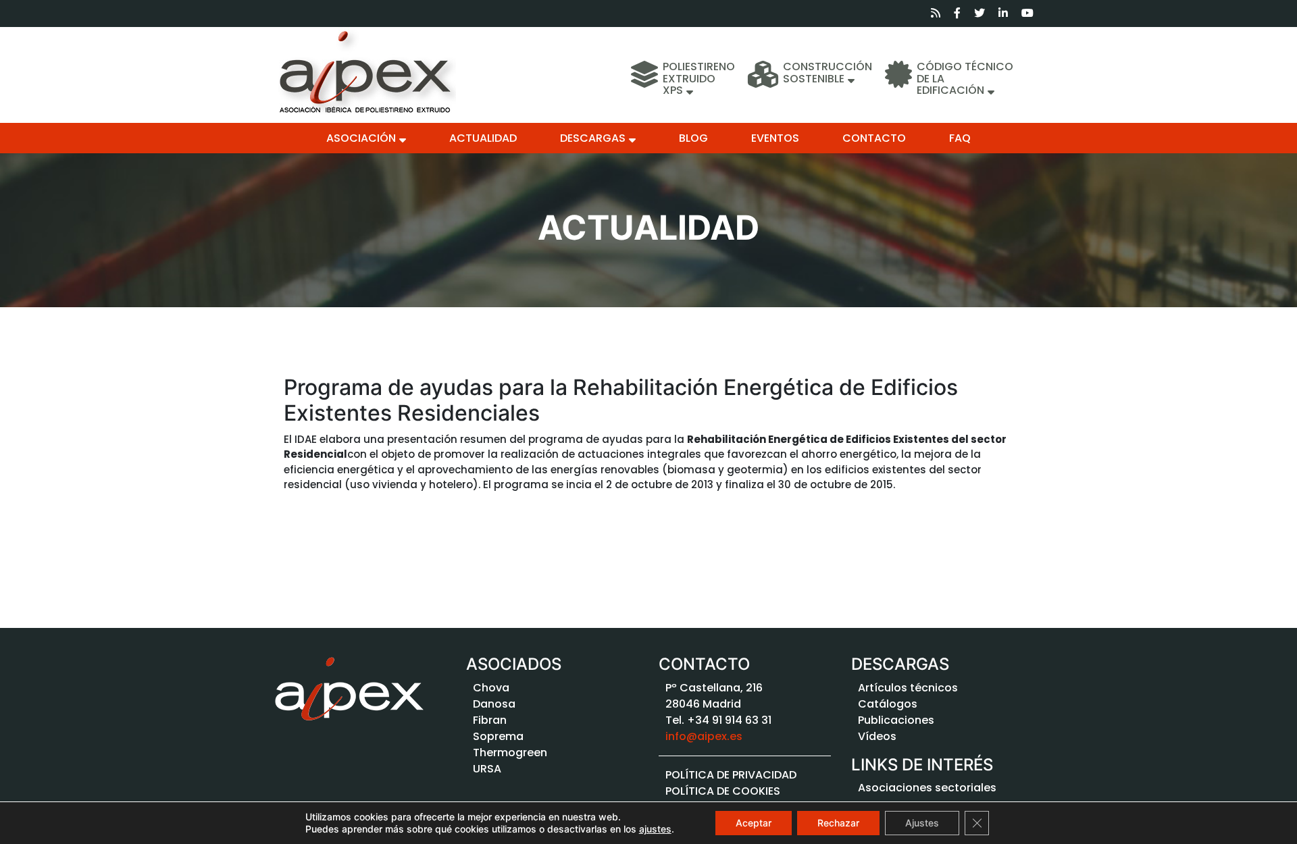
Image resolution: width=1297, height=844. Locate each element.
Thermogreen (510, 752)
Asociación (361, 138)
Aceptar (753, 822)
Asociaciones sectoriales (927, 787)
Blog (693, 138)
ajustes (655, 829)
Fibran (490, 720)
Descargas (593, 138)
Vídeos (877, 736)
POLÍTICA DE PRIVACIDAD (730, 775)
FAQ (960, 138)
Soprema (498, 736)
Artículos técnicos (908, 687)
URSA (487, 768)
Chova (491, 687)
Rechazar (838, 822)
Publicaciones (896, 720)
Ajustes (922, 822)
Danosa (494, 704)
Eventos (775, 138)
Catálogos (887, 704)
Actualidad (483, 138)
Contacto (874, 138)
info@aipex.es (703, 736)
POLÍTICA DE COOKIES (722, 791)
